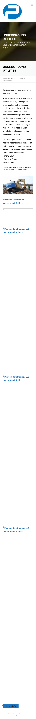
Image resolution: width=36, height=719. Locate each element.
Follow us (7, 706)
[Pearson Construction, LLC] (12, 11)
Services (21, 714)
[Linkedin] (15, 706)
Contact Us (19, 716)
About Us (15, 714)
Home (9, 714)
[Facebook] (12, 706)
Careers (27, 714)
